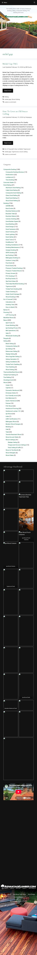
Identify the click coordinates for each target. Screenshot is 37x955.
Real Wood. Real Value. (19, 894)
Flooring (6, 312)
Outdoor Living (10, 260)
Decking (6, 203)
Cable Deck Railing (11, 190)
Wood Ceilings (10, 440)
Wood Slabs (9, 455)
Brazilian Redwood (12, 211)
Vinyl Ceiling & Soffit (14, 447)
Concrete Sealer (8, 182)
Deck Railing (7, 185)
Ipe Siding (9, 349)
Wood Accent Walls (12, 437)
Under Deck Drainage (12, 294)
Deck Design (10, 226)
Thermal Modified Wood (11, 372)
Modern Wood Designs (13, 424)
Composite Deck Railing (13, 193)
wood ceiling (23, 152)
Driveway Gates (11, 393)
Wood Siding (16, 99)
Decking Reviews (18, 897)
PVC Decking (10, 276)
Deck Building (10, 224)
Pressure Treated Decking (14, 268)
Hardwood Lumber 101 (13, 411)
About (9, 894)
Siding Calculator (11, 359)
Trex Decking (10, 180)
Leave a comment (10, 102)
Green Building (10, 325)
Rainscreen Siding (11, 351)
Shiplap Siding (10, 354)
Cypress (8, 388)
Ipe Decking (9, 255)
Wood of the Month (12, 450)
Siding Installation (11, 362)
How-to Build (18, 149)
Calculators (9, 302)
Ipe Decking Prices (12, 328)
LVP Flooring (10, 315)
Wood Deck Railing (12, 200)
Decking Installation (12, 245)
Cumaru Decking (11, 219)
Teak (7, 432)
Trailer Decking (10, 291)
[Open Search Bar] (34, 2)
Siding (7, 97)
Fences (8, 403)
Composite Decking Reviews (15, 172)
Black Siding (10, 343)
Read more (7, 90)
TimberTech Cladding (12, 364)
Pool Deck (9, 263)
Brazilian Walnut (11, 216)
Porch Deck (9, 265)
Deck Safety (9, 237)
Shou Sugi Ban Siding (12, 356)
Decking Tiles (10, 304)
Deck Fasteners (11, 229)
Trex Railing (7, 377)
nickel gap (8, 99)
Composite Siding (11, 346)
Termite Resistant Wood (13, 434)
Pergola (5, 338)
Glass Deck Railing (12, 195)
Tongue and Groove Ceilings (17, 445)
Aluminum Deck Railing (13, 187)
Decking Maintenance (12, 247)
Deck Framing (10, 232)
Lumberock (9, 177)
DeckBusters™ (10, 242)
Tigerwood (26, 149)
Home (4, 894)
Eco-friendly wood (12, 395)
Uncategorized (8, 380)
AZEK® (8, 206)
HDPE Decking (10, 252)
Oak (7, 429)
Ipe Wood (9, 414)
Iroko (7, 416)
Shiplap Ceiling (12, 442)
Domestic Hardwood (12, 390)
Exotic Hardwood (11, 401)
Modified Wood (8, 317)
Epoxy (5, 310)
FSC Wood (9, 406)
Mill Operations (10, 330)
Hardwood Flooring (12, 408)
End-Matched (10, 398)
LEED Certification (11, 419)
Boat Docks (9, 208)
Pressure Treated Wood (13, 271)
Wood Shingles (10, 453)
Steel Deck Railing (11, 198)
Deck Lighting (10, 234)
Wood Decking (10, 297)
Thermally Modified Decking (15, 284)
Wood (5, 382)
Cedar (8, 385)
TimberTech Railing (9, 375)
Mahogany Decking (12, 258)
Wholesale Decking (12, 336)
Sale (7, 333)
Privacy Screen (10, 273)
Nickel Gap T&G (10, 64)
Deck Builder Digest (12, 221)
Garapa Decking (11, 250)
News (5, 320)
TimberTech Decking (12, 289)
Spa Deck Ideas (11, 281)
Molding (8, 427)
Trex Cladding (10, 367)
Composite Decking (9, 169)
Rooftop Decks (10, 278)
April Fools (9, 323)
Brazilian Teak (10, 213)
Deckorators (10, 174)
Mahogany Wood (11, 421)
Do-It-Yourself (9, 149)
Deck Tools (9, 239)
